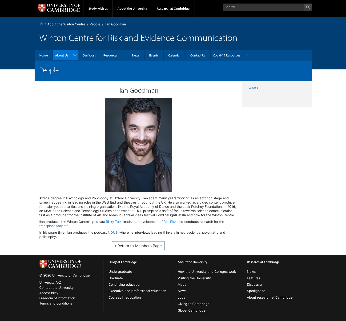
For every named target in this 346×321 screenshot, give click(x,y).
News (136, 55)
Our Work (89, 55)
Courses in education (125, 297)
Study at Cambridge (123, 262)
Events (154, 55)
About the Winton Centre (66, 24)
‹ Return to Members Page (138, 245)
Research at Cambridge (173, 8)
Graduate (116, 278)
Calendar (174, 55)
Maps (182, 284)
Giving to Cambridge (193, 304)
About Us (61, 55)
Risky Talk (113, 222)
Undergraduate (120, 271)
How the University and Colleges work (207, 271)
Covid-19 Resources (226, 55)
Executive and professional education (137, 291)
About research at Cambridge (270, 297)
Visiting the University (194, 278)
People (95, 24)
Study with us (98, 8)
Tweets (252, 88)
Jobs (181, 297)
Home (41, 24)
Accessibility (48, 293)
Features (253, 278)
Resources (110, 55)
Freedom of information (57, 298)
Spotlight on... (257, 291)
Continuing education (125, 284)
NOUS (112, 232)
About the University (132, 8)
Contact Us (198, 55)
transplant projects (53, 226)
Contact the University (56, 287)
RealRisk (170, 222)
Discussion (255, 284)
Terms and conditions (55, 303)
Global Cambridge (191, 310)
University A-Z (50, 282)
